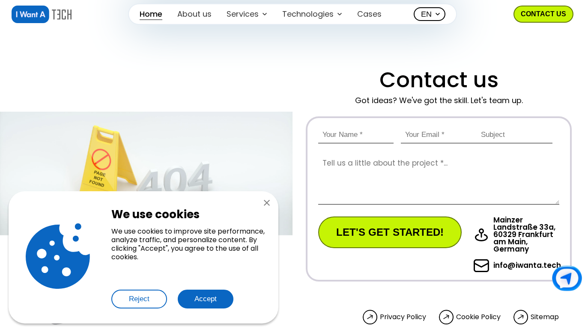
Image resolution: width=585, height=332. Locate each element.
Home (151, 14)
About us (194, 14)
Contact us (543, 14)
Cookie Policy (478, 317)
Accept (205, 299)
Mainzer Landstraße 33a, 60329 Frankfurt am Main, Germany (524, 234)
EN (426, 14)
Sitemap (545, 317)
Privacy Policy (403, 317)
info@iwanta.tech (527, 265)
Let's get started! (390, 232)
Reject (139, 299)
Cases (369, 14)
